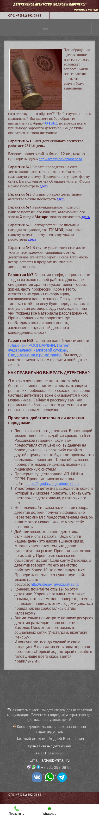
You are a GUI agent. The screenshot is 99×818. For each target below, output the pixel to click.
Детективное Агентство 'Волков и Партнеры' (49, 4)
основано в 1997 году (86, 9)
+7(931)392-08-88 (49, 753)
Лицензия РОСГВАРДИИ (32, 345)
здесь (44, 186)
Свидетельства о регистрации (35, 355)
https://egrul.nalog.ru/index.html (53, 484)
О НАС (51, 123)
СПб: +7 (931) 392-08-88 (24, 15)
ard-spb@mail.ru (55, 760)
